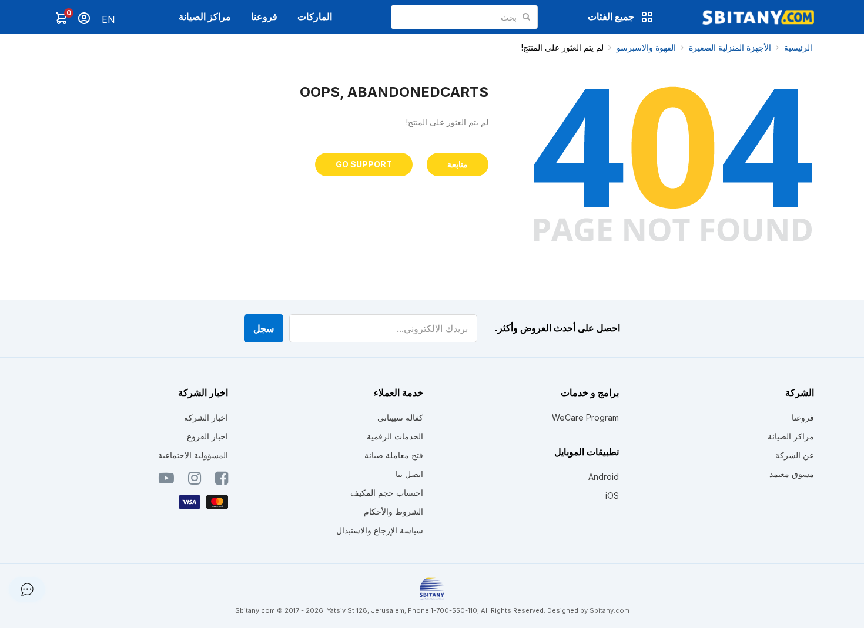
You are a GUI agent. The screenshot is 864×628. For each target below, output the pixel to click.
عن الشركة (794, 455)
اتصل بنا (409, 474)
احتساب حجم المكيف (386, 493)
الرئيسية (798, 47)
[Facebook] (221, 480)
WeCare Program (585, 417)
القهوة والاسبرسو (646, 47)
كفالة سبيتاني (400, 417)
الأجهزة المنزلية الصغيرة (730, 47)
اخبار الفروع (207, 436)
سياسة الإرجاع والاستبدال (379, 530)
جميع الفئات (611, 16)
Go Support (364, 164)
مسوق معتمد (791, 474)
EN (108, 19)
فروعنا (264, 16)
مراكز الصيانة (205, 16)
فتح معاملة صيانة (393, 455)
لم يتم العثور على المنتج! (562, 47)
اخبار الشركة (206, 417)
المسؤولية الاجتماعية (193, 455)
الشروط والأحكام (393, 511)
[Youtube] (166, 480)
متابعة (457, 164)
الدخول (84, 18)
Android (603, 477)
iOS (612, 496)
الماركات (314, 16)
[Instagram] (194, 480)
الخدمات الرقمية (395, 436)
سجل (263, 328)
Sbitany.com (609, 610)
